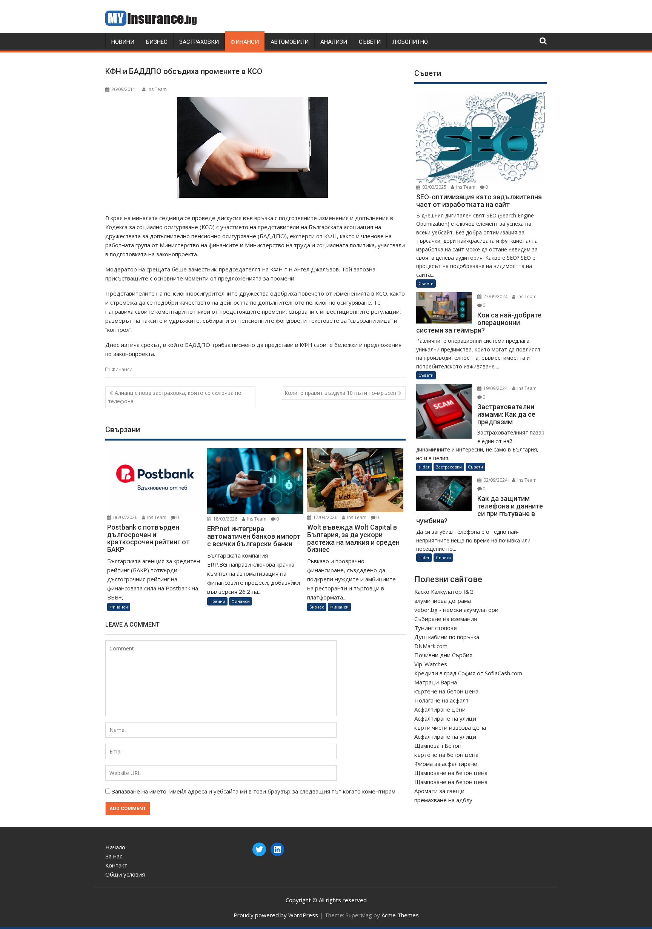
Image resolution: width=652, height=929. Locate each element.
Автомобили (290, 42)
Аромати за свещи (439, 791)
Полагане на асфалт (441, 700)
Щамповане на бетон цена (450, 772)
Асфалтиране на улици (445, 718)
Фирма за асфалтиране (445, 763)
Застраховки (199, 42)
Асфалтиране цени (440, 709)
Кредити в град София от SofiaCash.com (468, 673)
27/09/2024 (494, 296)
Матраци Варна (435, 682)
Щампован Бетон (437, 745)
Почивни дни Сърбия (443, 655)
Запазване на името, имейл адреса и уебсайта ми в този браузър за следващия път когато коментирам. (254, 791)
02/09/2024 (494, 480)
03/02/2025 (433, 187)
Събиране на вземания (445, 618)
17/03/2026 (324, 517)
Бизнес (157, 42)
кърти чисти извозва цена (450, 727)
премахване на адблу (443, 800)
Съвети (370, 42)
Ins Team (157, 89)
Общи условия (125, 874)
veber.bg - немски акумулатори (456, 609)
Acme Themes (400, 915)
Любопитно (410, 42)
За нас (113, 856)
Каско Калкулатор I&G (444, 591)
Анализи (333, 42)
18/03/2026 (224, 519)
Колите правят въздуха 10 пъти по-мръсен (340, 392)
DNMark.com (430, 646)
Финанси (245, 42)
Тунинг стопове (435, 628)
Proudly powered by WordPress (276, 915)
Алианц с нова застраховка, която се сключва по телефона (174, 397)
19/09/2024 (494, 388)
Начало (115, 847)
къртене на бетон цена (446, 691)
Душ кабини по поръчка (446, 637)
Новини (122, 42)
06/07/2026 (124, 517)
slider (424, 467)
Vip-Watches (430, 664)
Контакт (116, 865)
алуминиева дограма (442, 600)
